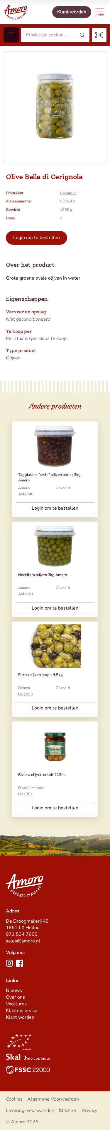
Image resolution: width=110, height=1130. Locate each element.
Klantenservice (21, 1010)
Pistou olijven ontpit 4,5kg (40, 674)
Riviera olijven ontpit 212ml (42, 774)
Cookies (14, 1099)
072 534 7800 (22, 934)
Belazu (24, 688)
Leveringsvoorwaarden (30, 1110)
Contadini (68, 193)
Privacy (89, 1110)
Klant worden (20, 1017)
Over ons (15, 997)
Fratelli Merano (31, 787)
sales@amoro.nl (23, 941)
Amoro (24, 488)
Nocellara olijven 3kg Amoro (42, 575)
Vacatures (16, 1004)
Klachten (68, 1110)
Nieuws (14, 990)
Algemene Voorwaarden (53, 1099)
